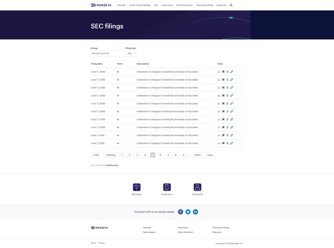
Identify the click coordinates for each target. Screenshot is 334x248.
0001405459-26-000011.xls (228, 119)
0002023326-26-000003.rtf (224, 87)
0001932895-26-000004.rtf (224, 95)
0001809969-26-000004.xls (228, 79)
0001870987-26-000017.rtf (224, 143)
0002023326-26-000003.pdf (219, 87)
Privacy (102, 243)
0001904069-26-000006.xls (228, 71)
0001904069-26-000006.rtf (224, 71)
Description (143, 63)
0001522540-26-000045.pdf (219, 103)
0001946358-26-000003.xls (228, 111)
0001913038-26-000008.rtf (224, 135)
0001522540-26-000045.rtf (224, 103)
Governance (167, 5)
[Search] (230, 4)
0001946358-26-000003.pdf (219, 111)
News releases (149, 232)
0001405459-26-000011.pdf (219, 119)
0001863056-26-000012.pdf (219, 127)
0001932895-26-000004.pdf (219, 95)
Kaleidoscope (112, 165)
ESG (156, 5)
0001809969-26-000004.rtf (224, 79)
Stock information (184, 5)
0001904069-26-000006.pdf (219, 71)
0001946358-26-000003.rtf (224, 111)
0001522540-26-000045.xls (228, 103)
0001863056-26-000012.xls (228, 127)
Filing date (96, 63)
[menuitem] (121, 4)
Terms (93, 243)
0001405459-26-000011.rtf (224, 119)
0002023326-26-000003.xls (228, 87)
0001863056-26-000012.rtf (224, 127)
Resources (221, 5)
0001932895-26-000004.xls (228, 95)
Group (94, 48)
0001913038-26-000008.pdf (219, 135)
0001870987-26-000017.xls (228, 143)
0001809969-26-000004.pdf (219, 79)
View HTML (232, 71)
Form (120, 63)
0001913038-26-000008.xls (228, 135)
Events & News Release (139, 5)
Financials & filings (204, 5)
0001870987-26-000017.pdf (219, 143)
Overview (121, 5)
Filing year (130, 48)
